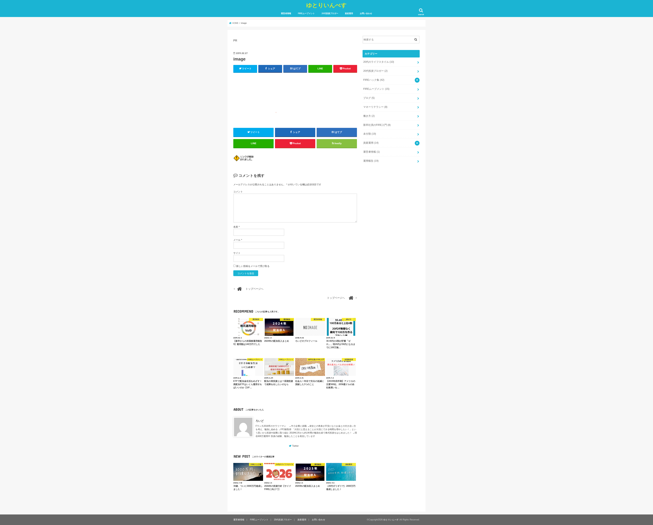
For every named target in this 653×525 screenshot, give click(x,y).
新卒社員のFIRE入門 (377, 125)
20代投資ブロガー (330, 13)
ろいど (260, 420)
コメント (238, 191)
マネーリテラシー (375, 107)
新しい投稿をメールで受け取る (253, 266)
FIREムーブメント (306, 13)
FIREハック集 (373, 80)
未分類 (369, 133)
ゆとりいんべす (326, 5)
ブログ (369, 98)
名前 (236, 226)
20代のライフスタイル (378, 62)
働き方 (369, 116)
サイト (236, 253)
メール (237, 240)
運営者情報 (286, 13)
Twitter (295, 446)
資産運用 (349, 13)
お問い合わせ (366, 13)
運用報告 (371, 160)
